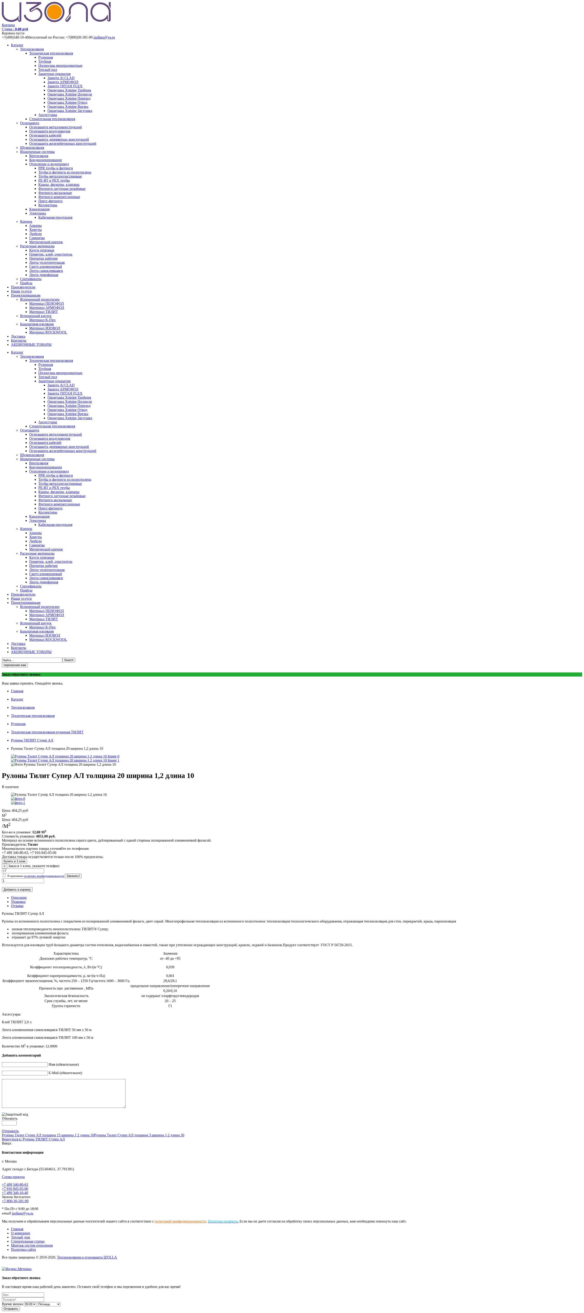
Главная (17, 691)
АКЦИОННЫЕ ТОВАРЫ (31, 344)
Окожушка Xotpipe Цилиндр (69, 94)
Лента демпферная (43, 275)
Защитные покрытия (54, 74)
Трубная (44, 61)
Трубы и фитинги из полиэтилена (64, 172)
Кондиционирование (45, 160)
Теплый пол (47, 70)
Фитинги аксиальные (55, 193)
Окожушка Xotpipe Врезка (67, 107)
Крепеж (26, 221)
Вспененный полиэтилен (40, 299)
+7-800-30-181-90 (15, 1201)
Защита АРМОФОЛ (62, 82)
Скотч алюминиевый (45, 267)
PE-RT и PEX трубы (54, 180)
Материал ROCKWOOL (48, 332)
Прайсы (26, 283)
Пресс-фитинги (50, 201)
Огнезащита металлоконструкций (55, 127)
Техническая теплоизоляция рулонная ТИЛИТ (47, 732)
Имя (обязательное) (64, 1064)
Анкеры (35, 225)
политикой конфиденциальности (180, 1221)
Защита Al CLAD (61, 78)
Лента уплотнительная (47, 262)
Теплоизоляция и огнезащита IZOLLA (87, 1257)
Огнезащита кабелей (45, 135)
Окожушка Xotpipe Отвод (67, 102)
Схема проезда (13, 1177)
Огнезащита (29, 123)
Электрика (37, 213)
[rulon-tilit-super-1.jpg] (65, 756)
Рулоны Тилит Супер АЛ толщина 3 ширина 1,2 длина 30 (139, 1135)
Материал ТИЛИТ (43, 312)
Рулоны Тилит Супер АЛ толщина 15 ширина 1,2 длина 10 (48, 1135)
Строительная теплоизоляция (52, 119)
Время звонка (12, 1304)
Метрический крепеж (46, 242)
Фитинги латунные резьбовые (62, 189)
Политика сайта (23, 1249)
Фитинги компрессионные (59, 197)
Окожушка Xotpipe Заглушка (69, 111)
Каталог (17, 45)
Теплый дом (20, 1237)
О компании (20, 1233)
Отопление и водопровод (49, 164)
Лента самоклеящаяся (46, 271)
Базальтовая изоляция (37, 324)
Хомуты (35, 230)
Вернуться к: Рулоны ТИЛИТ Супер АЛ (33, 1139)
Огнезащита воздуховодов (49, 131)
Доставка (18, 336)
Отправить (10, 1131)
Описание (19, 897)
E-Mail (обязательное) (65, 1073)
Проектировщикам (25, 295)
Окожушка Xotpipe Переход (69, 98)
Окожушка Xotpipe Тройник (69, 90)
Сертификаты (31, 279)
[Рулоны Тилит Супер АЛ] (65, 760)
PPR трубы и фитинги (55, 168)
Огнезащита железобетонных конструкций (62, 143)
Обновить (9, 1118)
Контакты (18, 340)
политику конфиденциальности (44, 876)
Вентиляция (38, 156)
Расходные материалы (37, 246)
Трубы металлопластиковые (60, 176)
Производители (23, 287)
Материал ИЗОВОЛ (44, 328)
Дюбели (35, 234)
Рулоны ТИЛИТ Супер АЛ (32, 740)
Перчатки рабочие (43, 258)
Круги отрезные (41, 250)
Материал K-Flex (42, 320)
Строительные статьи (27, 1241)
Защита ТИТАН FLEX (65, 86)
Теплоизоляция (32, 49)
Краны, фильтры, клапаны (58, 184)
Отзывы (17, 906)
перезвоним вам (15, 665)
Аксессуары (47, 115)
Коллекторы (47, 205)
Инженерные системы (37, 152)
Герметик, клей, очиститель (50, 254)
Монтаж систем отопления (32, 1245)
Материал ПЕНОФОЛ (46, 303)
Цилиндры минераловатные (60, 65)
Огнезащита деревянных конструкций (59, 139)
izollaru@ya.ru (104, 37)
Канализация (39, 209)
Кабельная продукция (55, 217)
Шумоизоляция (32, 148)
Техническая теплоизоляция (51, 53)
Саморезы (37, 238)
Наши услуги (21, 291)
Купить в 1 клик (14, 861)
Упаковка (18, 902)
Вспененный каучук (36, 316)
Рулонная (45, 57)
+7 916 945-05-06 (15, 1189)
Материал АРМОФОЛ (46, 308)
